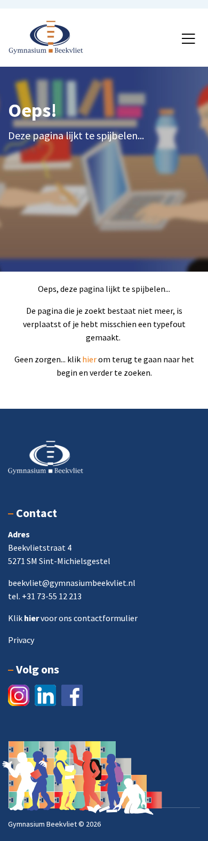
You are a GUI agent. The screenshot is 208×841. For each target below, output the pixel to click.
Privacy (21, 639)
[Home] (46, 36)
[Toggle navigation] (188, 39)
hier (90, 359)
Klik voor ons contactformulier (73, 618)
